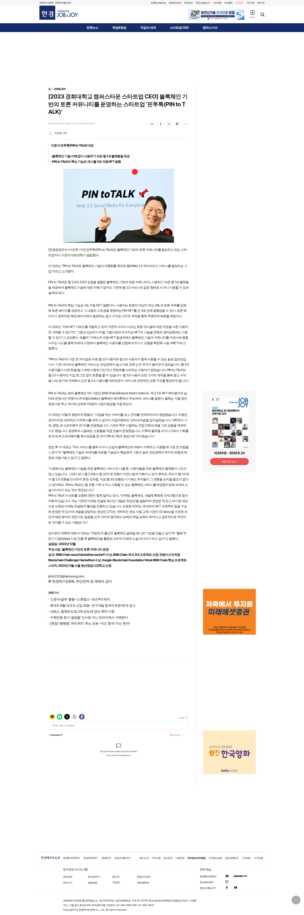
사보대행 (217, 2)
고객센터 (246, 857)
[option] (216, 14)
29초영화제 (143, 882)
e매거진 (261, 2)
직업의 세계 (148, 27)
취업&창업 (119, 27)
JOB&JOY (60, 89)
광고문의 (168, 857)
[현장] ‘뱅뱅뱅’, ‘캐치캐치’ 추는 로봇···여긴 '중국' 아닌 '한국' (90, 623)
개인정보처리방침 (196, 857)
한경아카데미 (144, 876)
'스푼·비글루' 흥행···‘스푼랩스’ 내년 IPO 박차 (80, 599)
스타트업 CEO (179, 27)
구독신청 (250, 2)
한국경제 (67, 876)
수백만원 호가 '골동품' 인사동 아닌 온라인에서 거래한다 (89, 617)
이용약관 (180, 857)
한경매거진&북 (46, 2)
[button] (252, 14)
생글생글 (92, 882)
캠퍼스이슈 (210, 27)
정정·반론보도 (232, 857)
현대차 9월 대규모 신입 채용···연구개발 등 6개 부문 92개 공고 (92, 605)
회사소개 (144, 857)
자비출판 (228, 2)
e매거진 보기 (229, 461)
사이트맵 (258, 857)
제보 (239, 2)
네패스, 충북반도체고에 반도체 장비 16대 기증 (82, 611)
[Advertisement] (152, 59)
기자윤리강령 (215, 857)
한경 (158, 2)
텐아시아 (67, 882)
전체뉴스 (92, 27)
